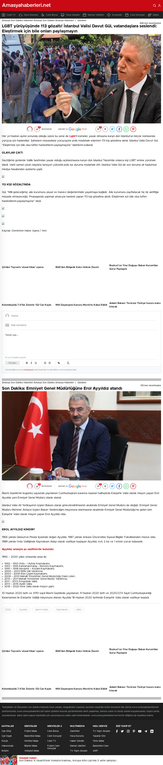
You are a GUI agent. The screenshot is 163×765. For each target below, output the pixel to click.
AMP (95, 751)
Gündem (82, 20)
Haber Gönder (77, 741)
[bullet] (49, 363)
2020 (8, 610)
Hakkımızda (7, 746)
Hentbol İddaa (31, 741)
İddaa (156, 15)
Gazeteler (75, 731)
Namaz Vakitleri (96, 15)
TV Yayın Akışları (78, 751)
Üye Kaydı (7, 736)
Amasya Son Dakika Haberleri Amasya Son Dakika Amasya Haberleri (38, 20)
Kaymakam (62, 610)
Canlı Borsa (52, 15)
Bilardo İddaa (30, 746)
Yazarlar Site (99, 736)
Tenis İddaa (98, 741)
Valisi (78, 610)
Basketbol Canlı (100, 746)
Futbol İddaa (30, 731)
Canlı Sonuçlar (137, 15)
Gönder (12, 363)
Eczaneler (117, 15)
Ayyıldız (23, 610)
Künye (5, 741)
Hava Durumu (31, 15)
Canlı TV (11, 15)
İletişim (5, 751)
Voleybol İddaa (31, 751)
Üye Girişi (6, 731)
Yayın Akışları (73, 15)
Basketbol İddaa (32, 736)
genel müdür (41, 610)
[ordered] (45, 363)
